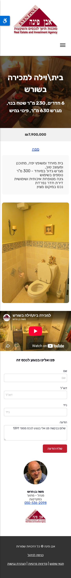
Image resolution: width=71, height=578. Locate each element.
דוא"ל (63, 388)
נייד (65, 405)
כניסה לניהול (36, 555)
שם (65, 371)
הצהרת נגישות (16, 564)
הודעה (63, 422)
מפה (35, 149)
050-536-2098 (35, 503)
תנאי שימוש (57, 564)
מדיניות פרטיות (37, 564)
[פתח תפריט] (62, 45)
